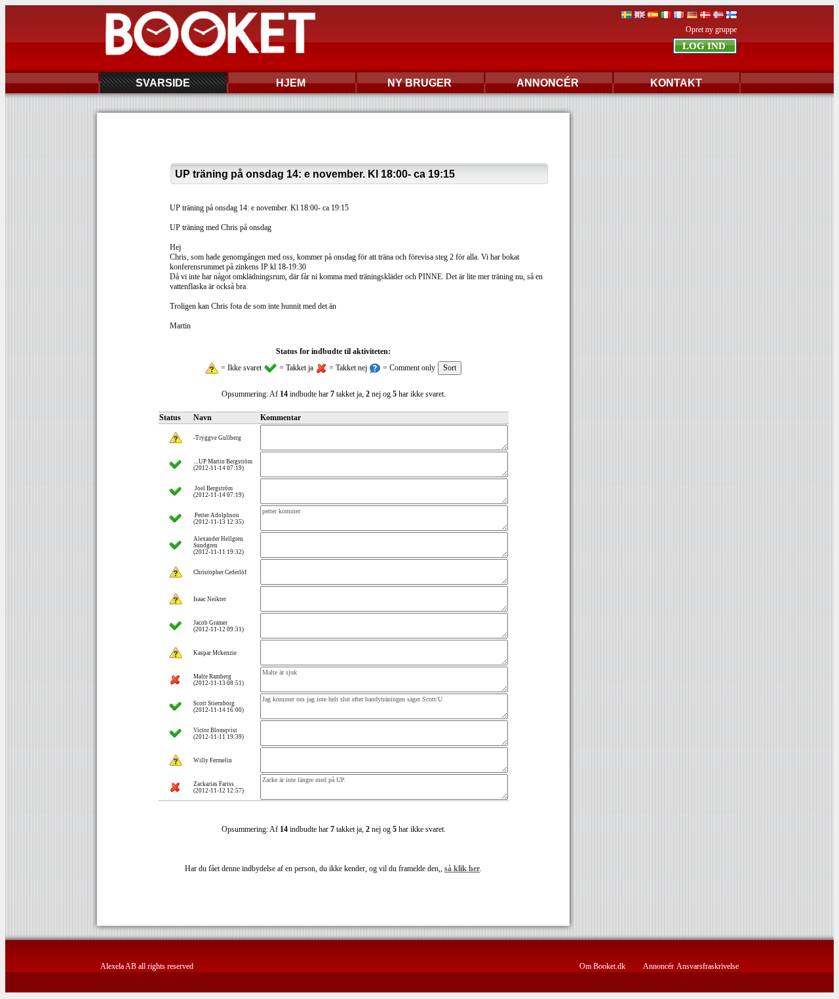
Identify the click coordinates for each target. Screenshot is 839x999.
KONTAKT (676, 82)
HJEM (290, 82)
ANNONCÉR (548, 82)
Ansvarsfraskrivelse (707, 966)
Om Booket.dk (602, 966)
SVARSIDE (163, 82)
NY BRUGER (419, 82)
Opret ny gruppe (711, 29)
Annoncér (658, 966)
